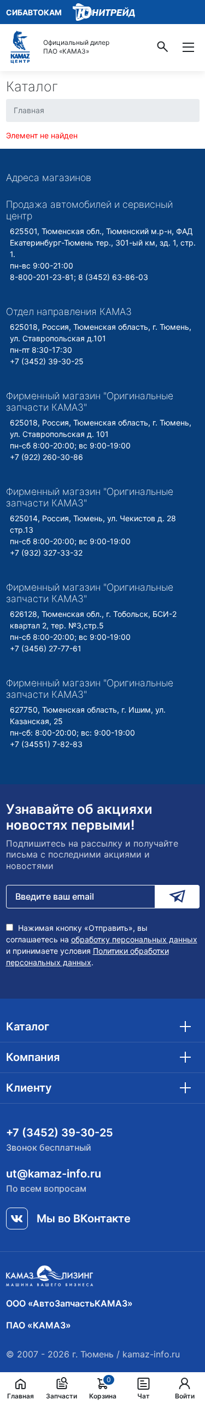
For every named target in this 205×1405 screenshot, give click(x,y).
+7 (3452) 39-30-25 (47, 361)
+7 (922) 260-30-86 (46, 457)
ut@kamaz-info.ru (53, 1173)
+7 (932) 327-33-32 (46, 552)
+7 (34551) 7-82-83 (46, 744)
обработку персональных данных (134, 939)
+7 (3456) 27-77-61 (45, 648)
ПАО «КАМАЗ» (38, 1325)
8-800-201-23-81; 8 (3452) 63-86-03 (79, 277)
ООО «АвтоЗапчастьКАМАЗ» (69, 1303)
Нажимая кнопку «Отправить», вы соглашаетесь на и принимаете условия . (101, 945)
